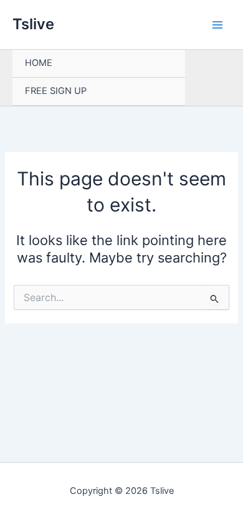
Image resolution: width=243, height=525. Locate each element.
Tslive (33, 24)
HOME (38, 62)
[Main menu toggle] (217, 25)
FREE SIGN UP (56, 90)
